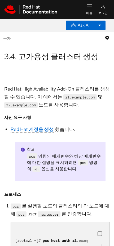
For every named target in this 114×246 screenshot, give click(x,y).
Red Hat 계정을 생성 (32, 129)
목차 (7, 38)
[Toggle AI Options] (100, 25)
